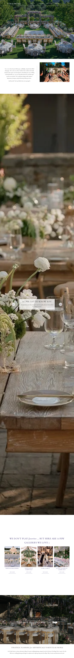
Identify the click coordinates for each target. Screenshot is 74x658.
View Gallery (12, 572)
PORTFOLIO (49, 3)
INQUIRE (57, 3)
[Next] (60, 304)
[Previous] (13, 304)
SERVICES (41, 3)
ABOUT (33, 3)
